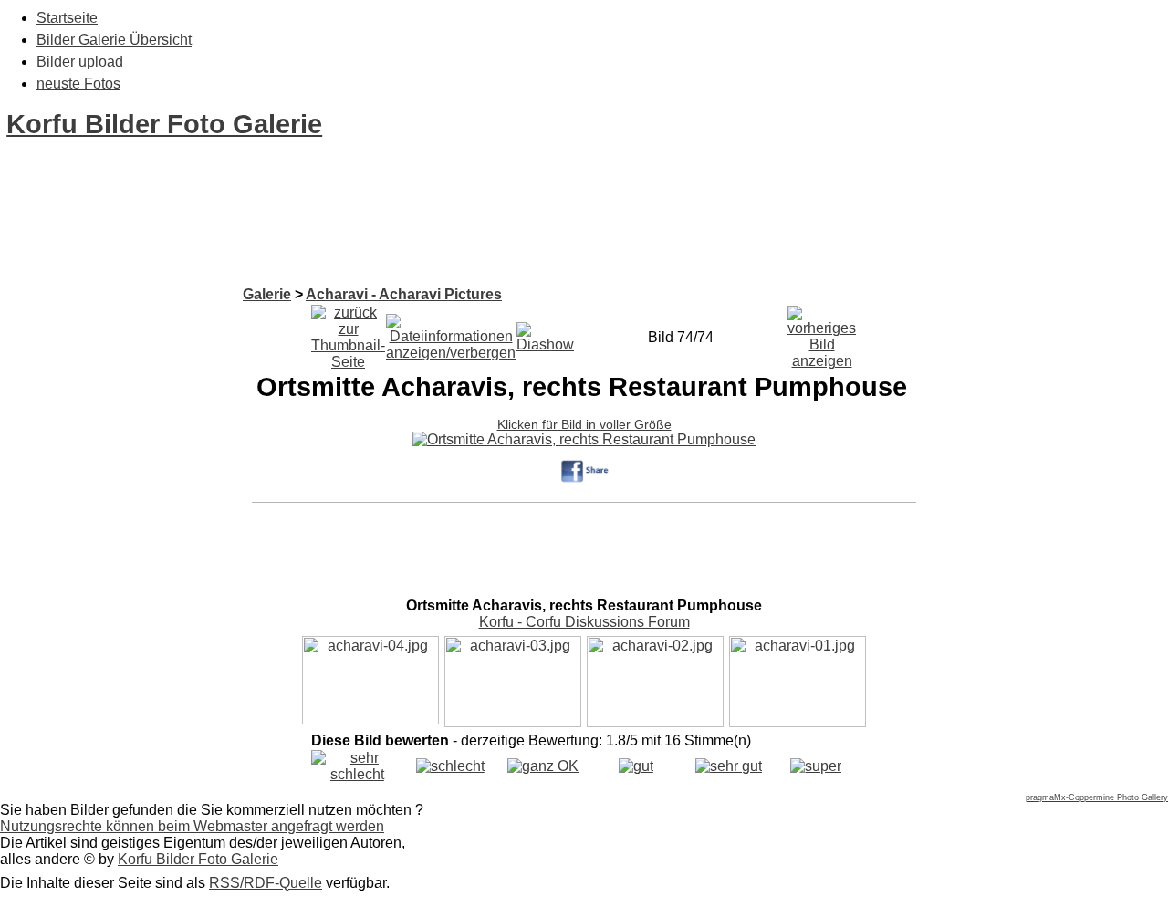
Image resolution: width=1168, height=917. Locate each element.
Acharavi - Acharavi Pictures (404, 294)
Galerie (267, 294)
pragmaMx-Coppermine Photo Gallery (1097, 797)
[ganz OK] (543, 766)
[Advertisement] (332, 244)
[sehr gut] (728, 766)
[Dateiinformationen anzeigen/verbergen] (451, 332)
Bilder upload (79, 61)
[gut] (636, 766)
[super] (815, 766)
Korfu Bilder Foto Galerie (164, 124)
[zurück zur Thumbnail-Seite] (348, 332)
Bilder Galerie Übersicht (114, 39)
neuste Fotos (78, 83)
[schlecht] (450, 766)
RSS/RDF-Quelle (265, 883)
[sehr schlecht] (357, 774)
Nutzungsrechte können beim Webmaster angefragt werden (192, 826)
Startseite (67, 18)
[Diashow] (545, 332)
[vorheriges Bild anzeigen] (821, 332)
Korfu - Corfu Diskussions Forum (584, 622)
